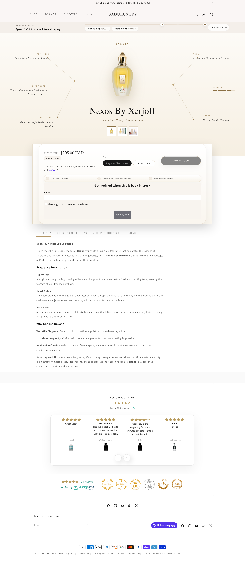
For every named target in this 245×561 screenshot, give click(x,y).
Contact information (154, 553)
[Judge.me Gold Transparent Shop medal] (121, 484)
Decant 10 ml (144, 163)
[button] (118, 458)
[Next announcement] (213, 3)
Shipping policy (135, 553)
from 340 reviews (120, 408)
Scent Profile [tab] (67, 233)
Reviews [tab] (131, 233)
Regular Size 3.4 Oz (119, 164)
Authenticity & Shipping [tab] (101, 233)
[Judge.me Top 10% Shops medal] (163, 484)
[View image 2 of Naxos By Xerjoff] (122, 131)
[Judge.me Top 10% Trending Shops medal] (177, 484)
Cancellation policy (174, 553)
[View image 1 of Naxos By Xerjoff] (111, 131)
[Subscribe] (87, 525)
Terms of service (117, 553)
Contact (90, 14)
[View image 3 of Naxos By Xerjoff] (133, 131)
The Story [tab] (44, 233)
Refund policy (86, 553)
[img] (122, 403)
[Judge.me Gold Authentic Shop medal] (107, 484)
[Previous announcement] (32, 3)
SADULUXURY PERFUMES (48, 553)
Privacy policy (101, 553)
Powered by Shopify (67, 553)
